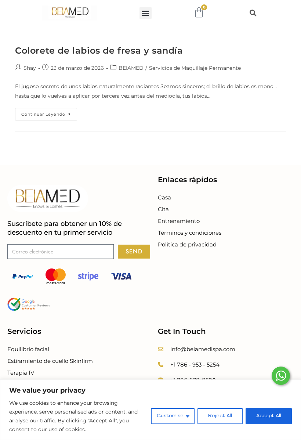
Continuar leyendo (49, 112)
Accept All (268, 416)
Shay (29, 68)
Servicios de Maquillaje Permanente (195, 68)
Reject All (220, 416)
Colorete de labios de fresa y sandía (99, 50)
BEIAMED (131, 68)
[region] (150, 409)
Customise (170, 416)
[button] (145, 13)
